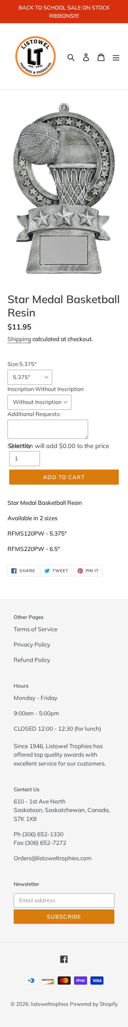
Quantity (20, 445)
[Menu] (116, 57)
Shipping (19, 338)
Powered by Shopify (94, 1004)
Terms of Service (35, 629)
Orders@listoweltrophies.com (52, 858)
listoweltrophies (49, 1004)
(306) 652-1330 (42, 834)
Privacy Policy (32, 644)
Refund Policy (32, 659)
